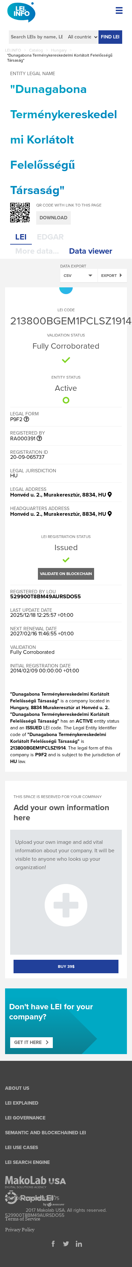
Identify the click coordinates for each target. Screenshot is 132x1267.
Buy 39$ (66, 966)
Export (109, 275)
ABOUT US (17, 1088)
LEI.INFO (13, 50)
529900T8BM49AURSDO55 (45, 596)
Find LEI (110, 37)
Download (53, 218)
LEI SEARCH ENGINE (27, 1162)
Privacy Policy (20, 1229)
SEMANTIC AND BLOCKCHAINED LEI (45, 1133)
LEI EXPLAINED (21, 1103)
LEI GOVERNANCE (25, 1118)
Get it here (30, 1042)
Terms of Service (22, 1219)
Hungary (59, 50)
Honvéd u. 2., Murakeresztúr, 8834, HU (59, 495)
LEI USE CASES (21, 1147)
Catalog (36, 50)
